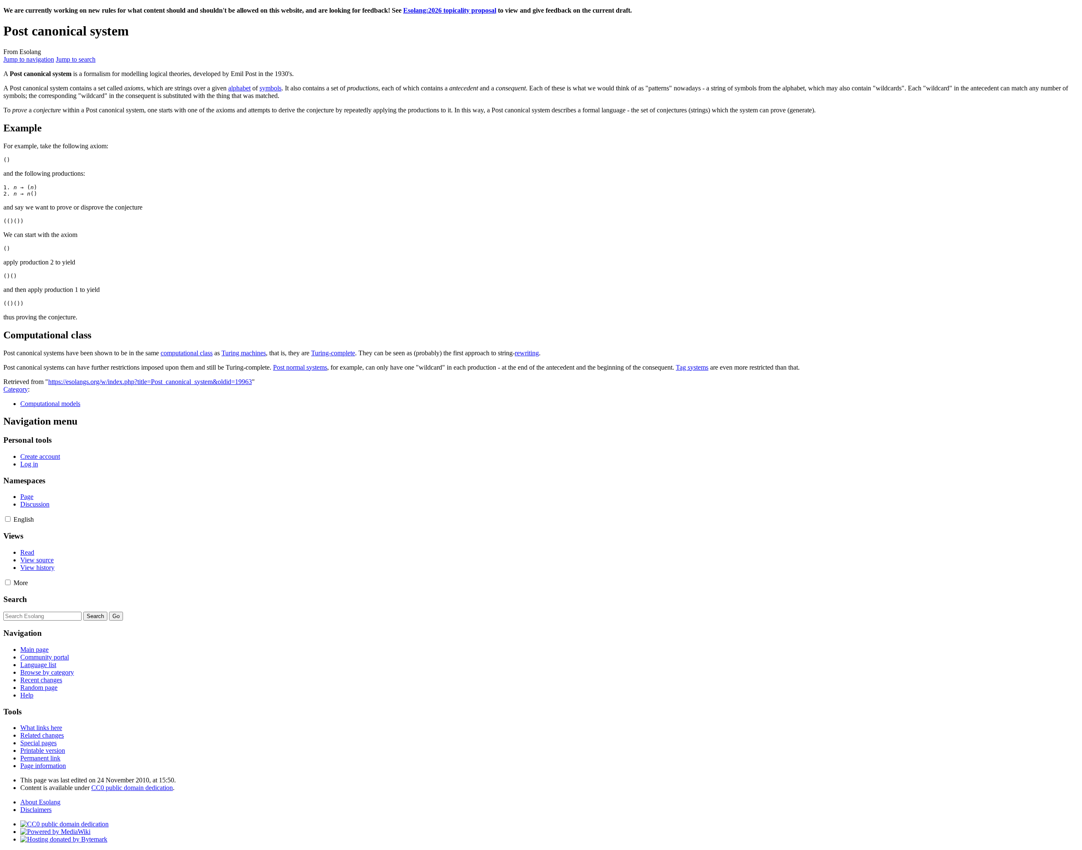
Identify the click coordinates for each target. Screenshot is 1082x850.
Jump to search (76, 59)
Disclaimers (36, 809)
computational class (187, 353)
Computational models (50, 403)
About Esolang (40, 802)
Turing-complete (333, 353)
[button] (8, 519)
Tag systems (692, 367)
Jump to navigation (28, 59)
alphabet (239, 88)
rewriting (527, 353)
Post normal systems (300, 367)
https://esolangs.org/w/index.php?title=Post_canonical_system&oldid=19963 (150, 381)
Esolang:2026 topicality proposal (449, 10)
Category (15, 389)
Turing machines (243, 353)
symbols (270, 88)
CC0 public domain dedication (132, 787)
